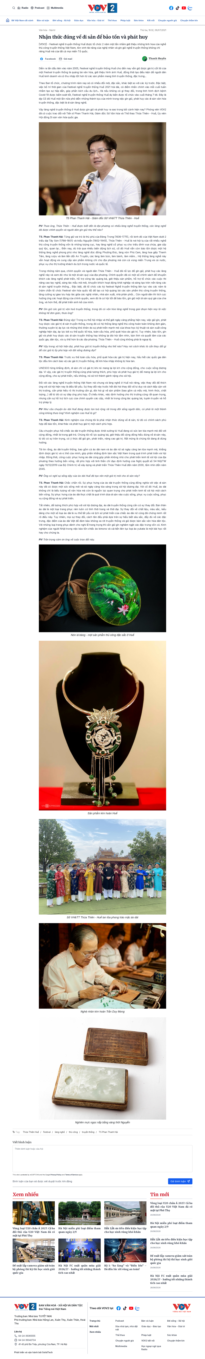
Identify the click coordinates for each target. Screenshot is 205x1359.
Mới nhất (94, 1326)
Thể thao (112, 20)
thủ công (73, 1132)
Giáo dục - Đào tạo (151, 1326)
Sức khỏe (139, 20)
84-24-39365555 (26, 1336)
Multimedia (57, 8)
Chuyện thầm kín (189, 20)
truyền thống (88, 1132)
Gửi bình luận (178, 1181)
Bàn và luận (43, 20)
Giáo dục (78, 20)
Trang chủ (94, 1320)
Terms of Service (71, 1175)
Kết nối (151, 20)
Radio (25, 8)
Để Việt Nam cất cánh (22, 20)
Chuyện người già (167, 20)
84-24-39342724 (27, 1340)
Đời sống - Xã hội (62, 20)
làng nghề (60, 1132)
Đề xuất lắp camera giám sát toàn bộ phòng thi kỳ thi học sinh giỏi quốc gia (171, 1259)
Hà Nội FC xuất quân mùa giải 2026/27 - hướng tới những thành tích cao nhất (171, 1279)
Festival (47, 1132)
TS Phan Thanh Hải (108, 1132)
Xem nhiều (95, 1332)
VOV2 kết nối (148, 1340)
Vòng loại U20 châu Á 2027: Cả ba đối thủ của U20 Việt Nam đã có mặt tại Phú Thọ (171, 1207)
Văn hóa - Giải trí (95, 20)
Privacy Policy (56, 1175)
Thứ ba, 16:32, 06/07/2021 (153, 30)
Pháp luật (125, 20)
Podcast (39, 8)
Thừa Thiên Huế (31, 1132)
